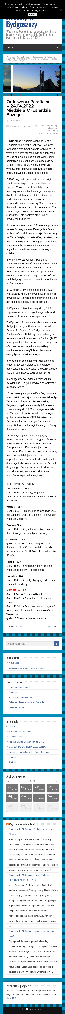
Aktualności (14, 663)
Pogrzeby (13, 692)
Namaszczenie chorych (19, 687)
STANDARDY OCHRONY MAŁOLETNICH (28, 747)
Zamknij (32, 14)
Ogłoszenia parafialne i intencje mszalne (27, 668)
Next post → (53, 626)
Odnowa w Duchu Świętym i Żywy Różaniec (29, 752)
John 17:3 (11, 998)
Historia (12, 757)
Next (57, 73)
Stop (60, 95)
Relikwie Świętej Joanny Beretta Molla (26, 742)
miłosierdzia (52, 128)
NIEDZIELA (52, 130)
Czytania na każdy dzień (22, 824)
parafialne (54, 133)
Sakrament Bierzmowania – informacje (26, 702)
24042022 (45, 125)
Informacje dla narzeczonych (22, 697)
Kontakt (12, 762)
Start (58, 95)
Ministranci (14, 726)
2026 (32, 781)
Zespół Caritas (15, 737)
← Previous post (14, 626)
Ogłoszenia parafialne (20, 126)
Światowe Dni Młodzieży (20, 731)
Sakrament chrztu (17, 707)
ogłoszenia (43, 133)
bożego (54, 125)
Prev (5, 73)
